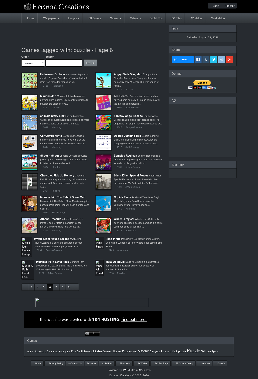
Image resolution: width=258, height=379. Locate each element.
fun (68, 351)
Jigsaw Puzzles (122, 351)
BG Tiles (176, 18)
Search (50, 56)
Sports (215, 351)
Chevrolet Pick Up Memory (57, 175)
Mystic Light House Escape (51, 239)
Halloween (86, 351)
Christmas (52, 351)
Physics (156, 351)
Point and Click (169, 351)
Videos (134, 18)
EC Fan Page (161, 363)
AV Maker (196, 18)
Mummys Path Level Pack (52, 261)
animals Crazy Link (52, 116)
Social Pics (156, 18)
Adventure (40, 351)
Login (215, 6)
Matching (144, 350)
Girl (78, 351)
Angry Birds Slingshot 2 (129, 74)
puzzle (182, 351)
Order (25, 56)
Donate (221, 363)
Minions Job (48, 96)
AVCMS (127, 370)
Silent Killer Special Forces (131, 175)
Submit (90, 63)
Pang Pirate (113, 239)
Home (30, 18)
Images (72, 18)
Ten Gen (119, 96)
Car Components (51, 135)
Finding (62, 351)
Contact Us (76, 363)
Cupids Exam (122, 197)
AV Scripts (144, 370)
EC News (91, 363)
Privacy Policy (55, 363)
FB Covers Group (184, 363)
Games (114, 18)
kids (135, 351)
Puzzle (193, 350)
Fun (73, 351)
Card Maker (217, 18)
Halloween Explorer (52, 74)
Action (30, 351)
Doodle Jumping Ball (127, 135)
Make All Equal (115, 261)
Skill (203, 351)
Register (229, 6)
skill (209, 351)
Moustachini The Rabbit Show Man (62, 197)
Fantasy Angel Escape (128, 116)
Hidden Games (102, 351)
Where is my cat (124, 219)
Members (205, 363)
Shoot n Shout (49, 155)
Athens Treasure (50, 219)
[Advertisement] (92, 33)
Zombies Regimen (125, 155)
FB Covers (94, 18)
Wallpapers (49, 18)
